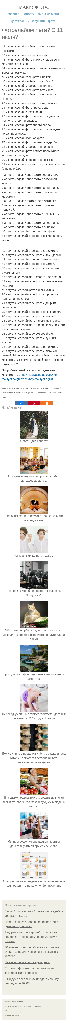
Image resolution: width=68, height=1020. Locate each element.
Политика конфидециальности (18, 1010)
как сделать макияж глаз (41, 388)
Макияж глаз (34, 7)
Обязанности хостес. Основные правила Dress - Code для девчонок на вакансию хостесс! (32, 952)
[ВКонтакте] (21, 403)
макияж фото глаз (20, 388)
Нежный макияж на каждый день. (27, 962)
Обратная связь (12, 1015)
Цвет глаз (17, 21)
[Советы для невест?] (34, 436)
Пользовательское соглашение (29, 1006)
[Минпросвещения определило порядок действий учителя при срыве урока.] (34, 837)
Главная (13, 14)
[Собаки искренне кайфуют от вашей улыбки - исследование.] (34, 511)
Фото (52, 21)
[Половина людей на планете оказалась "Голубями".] (34, 586)
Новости (28, 14)
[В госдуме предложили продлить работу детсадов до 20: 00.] (34, 472)
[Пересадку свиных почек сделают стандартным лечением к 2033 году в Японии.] (34, 709)
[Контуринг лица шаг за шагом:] (34, 551)
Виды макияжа (48, 14)
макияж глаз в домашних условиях (30, 392)
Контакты (9, 1006)
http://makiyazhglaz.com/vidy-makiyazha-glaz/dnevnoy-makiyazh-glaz (30, 376)
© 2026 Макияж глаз (14, 1001)
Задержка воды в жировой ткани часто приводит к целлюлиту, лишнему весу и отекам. (31, 937)
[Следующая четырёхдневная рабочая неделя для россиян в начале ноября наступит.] (34, 877)
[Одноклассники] (46, 403)
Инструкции (36, 21)
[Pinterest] (34, 403)
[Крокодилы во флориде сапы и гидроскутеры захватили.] (34, 670)
